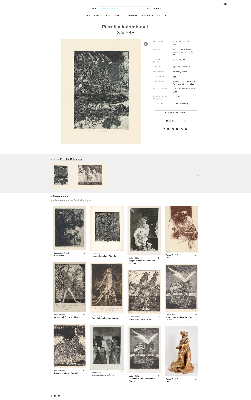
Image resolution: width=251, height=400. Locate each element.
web (94, 8)
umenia (157, 8)
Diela (87, 15)
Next (198, 176)
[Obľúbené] (165, 15)
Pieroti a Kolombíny (181, 104)
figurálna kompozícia (181, 67)
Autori (108, 15)
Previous (53, 176)
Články (118, 15)
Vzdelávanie (131, 15)
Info (158, 15)
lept (174, 76)
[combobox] (125, 9)
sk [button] (225, 4)
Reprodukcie (147, 15)
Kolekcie (98, 15)
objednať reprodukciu (177, 121)
